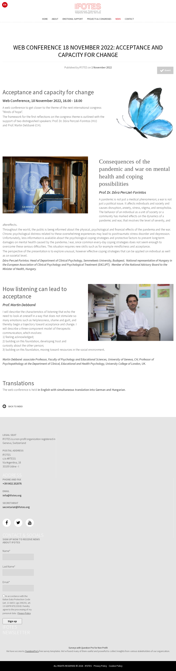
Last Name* (9, 566)
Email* (6, 582)
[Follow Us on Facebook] (7, 523)
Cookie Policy (115, 665)
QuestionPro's (32, 651)
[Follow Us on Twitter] (18, 523)
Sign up (12, 621)
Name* (6, 551)
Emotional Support (73, 18)
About (55, 18)
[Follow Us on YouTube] (30, 523)
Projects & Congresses (99, 18)
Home (45, 18)
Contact (129, 18)
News (118, 18)
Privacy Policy (24, 613)
